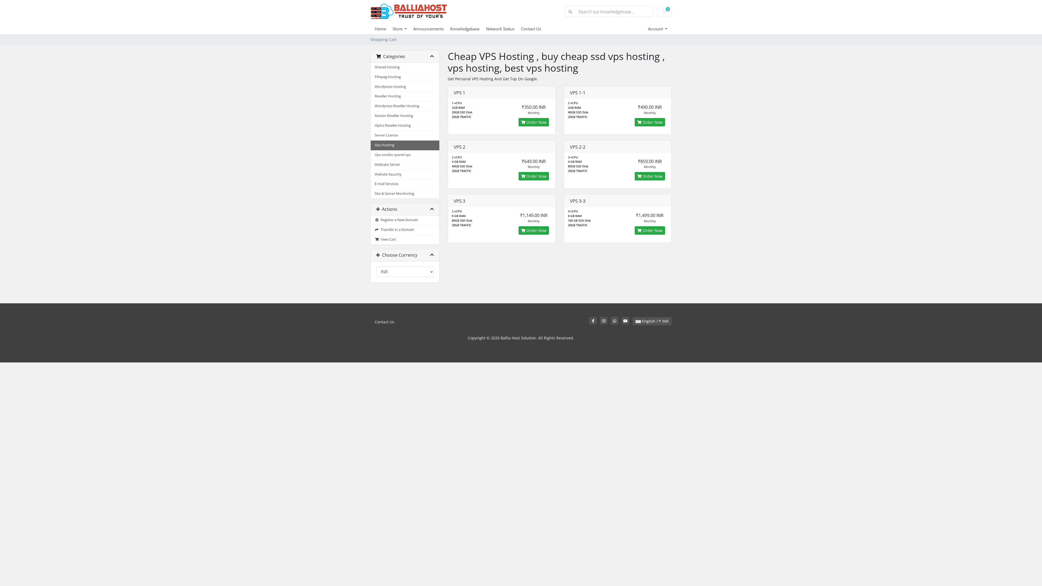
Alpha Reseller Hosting (393, 125)
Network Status (500, 28)
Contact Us (531, 28)
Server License (386, 135)
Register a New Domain (398, 220)
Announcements (428, 28)
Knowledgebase (464, 28)
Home (380, 28)
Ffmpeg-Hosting (388, 77)
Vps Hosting (384, 145)
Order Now (536, 122)
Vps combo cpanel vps (393, 154)
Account (656, 28)
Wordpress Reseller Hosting (397, 106)
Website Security (388, 174)
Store (398, 28)
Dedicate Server (387, 164)
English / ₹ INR (655, 321)
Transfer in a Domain (396, 229)
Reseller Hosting (388, 96)
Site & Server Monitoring (394, 193)
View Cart (387, 239)
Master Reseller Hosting (394, 115)
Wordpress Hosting (390, 86)
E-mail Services (386, 183)
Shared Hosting (387, 67)
